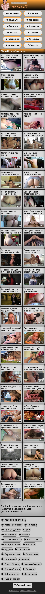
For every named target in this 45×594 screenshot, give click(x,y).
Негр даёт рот (34, 539)
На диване (10, 559)
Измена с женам (13, 524)
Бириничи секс (12, 554)
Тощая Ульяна (11, 564)
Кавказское (33, 20)
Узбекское (34, 39)
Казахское (13, 26)
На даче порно (12, 544)
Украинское (13, 45)
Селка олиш (32, 554)
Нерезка (32, 524)
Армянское (13, 13)
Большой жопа (12, 569)
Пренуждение (12, 529)
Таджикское (13, 39)
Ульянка (25, 559)
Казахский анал (13, 539)
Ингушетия (10, 534)
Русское (13, 32)
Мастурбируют (32, 564)
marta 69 (30, 544)
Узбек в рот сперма (15, 519)
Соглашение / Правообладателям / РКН (22, 591)
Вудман (8, 549)
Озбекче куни (11, 574)
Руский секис (11, 579)
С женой (34, 32)
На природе (33, 26)
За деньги (13, 20)
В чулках (33, 13)
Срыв (27, 529)
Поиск (33, 45)
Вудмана (30, 569)
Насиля (25, 534)
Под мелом (23, 549)
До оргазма (30, 574)
